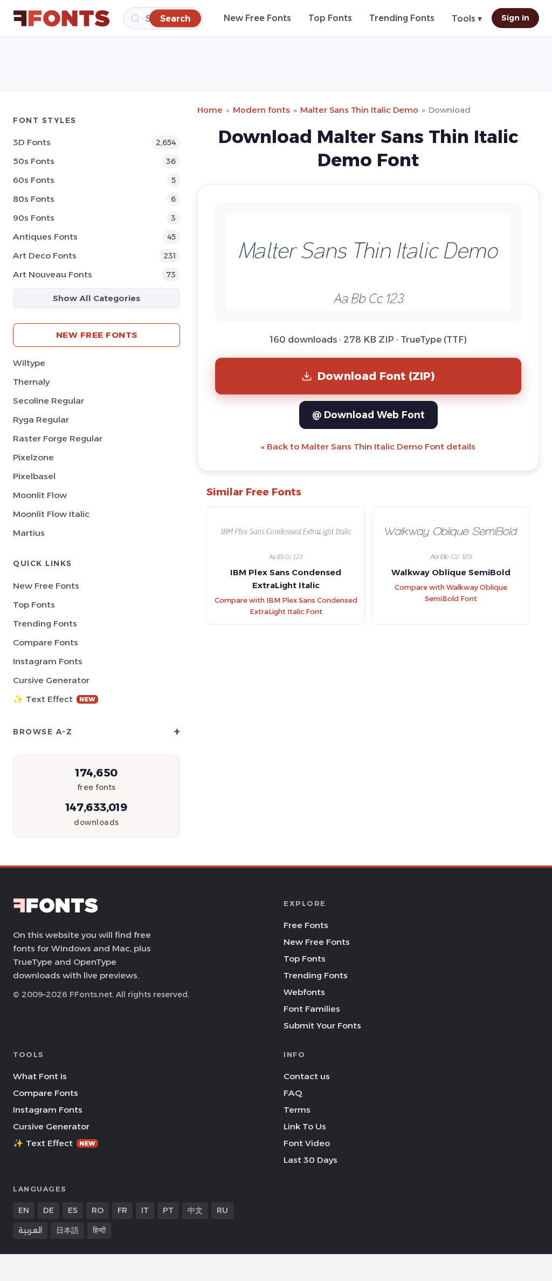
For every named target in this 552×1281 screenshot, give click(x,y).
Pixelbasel (34, 476)
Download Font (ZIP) (376, 376)
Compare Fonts (45, 642)
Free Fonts (306, 925)
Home (210, 110)
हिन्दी (99, 1230)
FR (122, 1210)
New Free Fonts (257, 18)
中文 (195, 1210)
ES (73, 1210)
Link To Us (305, 1126)
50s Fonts (33, 161)
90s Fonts (33, 218)
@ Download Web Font (368, 414)
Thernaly (31, 382)
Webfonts (304, 992)
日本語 (67, 1230)
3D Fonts (32, 142)
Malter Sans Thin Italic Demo (359, 110)
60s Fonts (33, 180)
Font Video (307, 1143)
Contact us (307, 1076)
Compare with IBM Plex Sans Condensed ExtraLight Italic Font (286, 606)
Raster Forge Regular (57, 438)
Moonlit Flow (40, 495)
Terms (297, 1110)
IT (145, 1210)
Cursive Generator (51, 680)
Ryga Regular (41, 419)
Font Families (312, 1009)
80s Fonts (33, 199)
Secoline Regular (48, 401)
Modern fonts (261, 110)
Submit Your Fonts (322, 1025)
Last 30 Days (310, 1160)
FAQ (293, 1093)
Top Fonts (330, 18)
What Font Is (40, 1076)
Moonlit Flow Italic (51, 514)
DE (48, 1210)
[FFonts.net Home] (61, 18)
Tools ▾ (467, 18)
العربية (30, 1230)
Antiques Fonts (45, 236)
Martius (29, 533)
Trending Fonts (401, 18)
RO (98, 1210)
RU (222, 1210)
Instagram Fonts (47, 661)
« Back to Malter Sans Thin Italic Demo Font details (368, 446)
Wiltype (29, 363)
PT (168, 1210)
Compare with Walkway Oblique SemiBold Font (451, 593)
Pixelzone (33, 457)
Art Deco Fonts (45, 255)
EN (23, 1210)
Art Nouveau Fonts (52, 274)
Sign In (515, 18)
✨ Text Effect (54, 699)
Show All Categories (96, 298)
